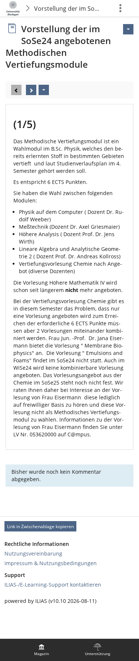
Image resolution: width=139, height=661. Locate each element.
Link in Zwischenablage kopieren (40, 526)
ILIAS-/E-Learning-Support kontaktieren (52, 584)
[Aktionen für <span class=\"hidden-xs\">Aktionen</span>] (128, 29)
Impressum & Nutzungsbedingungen (50, 563)
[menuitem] (41, 650)
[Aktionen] (44, 90)
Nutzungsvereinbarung (33, 553)
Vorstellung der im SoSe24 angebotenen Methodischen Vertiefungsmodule (69, 8)
